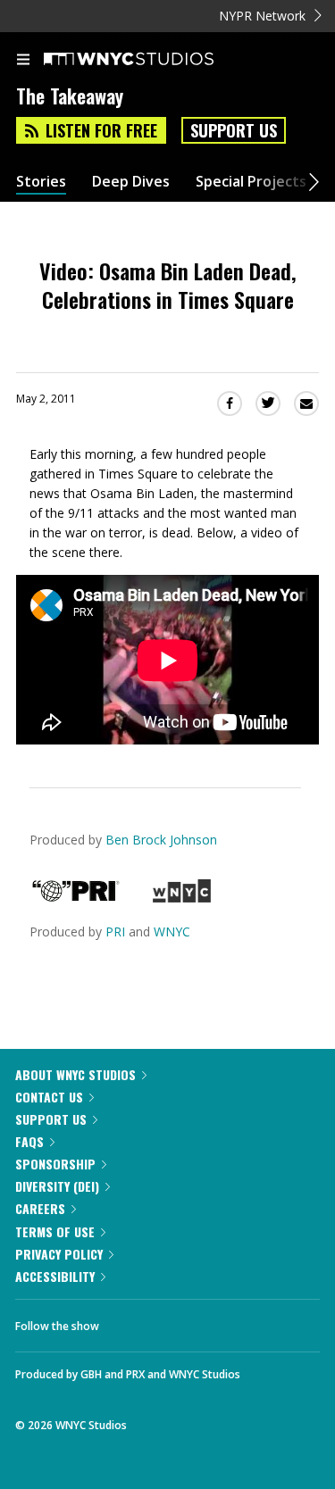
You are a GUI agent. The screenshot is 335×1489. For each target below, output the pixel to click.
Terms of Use (55, 1231)
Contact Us (49, 1096)
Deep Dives (131, 181)
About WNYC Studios (75, 1074)
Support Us (233, 130)
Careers (40, 1208)
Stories (41, 181)
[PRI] (75, 897)
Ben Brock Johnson (161, 839)
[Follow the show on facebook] (130, 1321)
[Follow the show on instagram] (228, 1321)
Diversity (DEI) (57, 1186)
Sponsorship (55, 1163)
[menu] (23, 61)
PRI (115, 931)
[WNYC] (182, 897)
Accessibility (55, 1276)
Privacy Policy (59, 1253)
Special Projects (251, 181)
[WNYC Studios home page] (151, 60)
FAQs (29, 1141)
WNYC (172, 931)
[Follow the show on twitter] (180, 1321)
